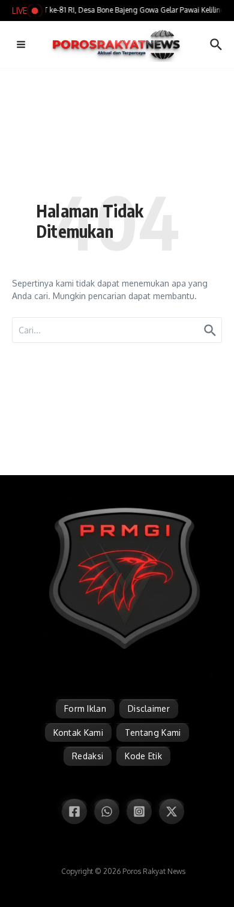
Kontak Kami (78, 732)
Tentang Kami (153, 732)
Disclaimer (149, 708)
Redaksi (87, 756)
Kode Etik (143, 756)
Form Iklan (85, 708)
